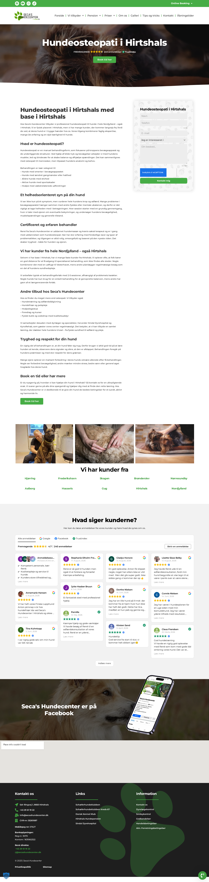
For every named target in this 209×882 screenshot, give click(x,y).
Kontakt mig (163, 180)
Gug (104, 488)
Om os (123, 15)
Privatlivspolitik (23, 867)
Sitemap (47, 867)
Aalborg (30, 488)
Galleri (135, 15)
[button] (104, 51)
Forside (59, 15)
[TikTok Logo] (34, 3)
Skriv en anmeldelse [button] (178, 546)
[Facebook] (17, 3)
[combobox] (163, 140)
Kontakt (168, 15)
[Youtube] (23, 3)
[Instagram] (29, 3)
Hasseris (67, 488)
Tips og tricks (151, 15)
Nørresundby (179, 478)
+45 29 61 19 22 (22, 848)
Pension (92, 15)
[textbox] (161, 140)
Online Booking (180, 3)
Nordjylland (179, 488)
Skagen (104, 478)
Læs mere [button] (23, 581)
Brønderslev (142, 478)
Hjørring (30, 478)
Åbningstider (185, 15)
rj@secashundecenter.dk (28, 852)
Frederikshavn (67, 478)
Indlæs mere (104, 663)
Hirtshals (141, 488)
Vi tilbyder (74, 15)
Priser (108, 15)
